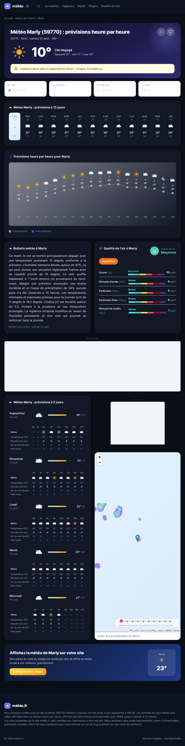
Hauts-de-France (25, 18)
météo (20, 6)
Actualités (52, 6)
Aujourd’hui (108, 261)
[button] (137, 538)
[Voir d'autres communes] (161, 32)
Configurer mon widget (28, 671)
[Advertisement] (93, 366)
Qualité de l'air (110, 6)
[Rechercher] (38, 6)
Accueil (8, 18)
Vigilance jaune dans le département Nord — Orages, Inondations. (61, 68)
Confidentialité (172, 738)
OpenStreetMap (148, 630)
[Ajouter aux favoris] (171, 32)
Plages (93, 6)
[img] (137, 542)
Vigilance (68, 6)
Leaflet (135, 630)
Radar (81, 6)
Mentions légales (152, 738)
